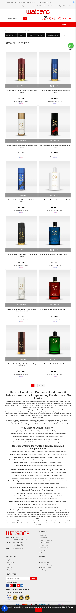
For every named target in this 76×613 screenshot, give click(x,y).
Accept (39, 610)
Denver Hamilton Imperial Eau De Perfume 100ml (54, 200)
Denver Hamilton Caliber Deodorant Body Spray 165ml (22, 255)
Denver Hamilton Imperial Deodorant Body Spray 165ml (22, 146)
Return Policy (44, 545)
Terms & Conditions (46, 540)
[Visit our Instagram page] (54, 18)
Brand (40, 35)
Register (39, 6)
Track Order (10, 562)
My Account (25, 6)
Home (6, 31)
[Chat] (71, 45)
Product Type (52, 35)
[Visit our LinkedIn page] (69, 18)
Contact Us (44, 537)
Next (40, 385)
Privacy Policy (45, 542)
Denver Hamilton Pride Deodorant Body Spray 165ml (55, 91)
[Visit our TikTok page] (59, 18)
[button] (44, 18)
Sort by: (66, 35)
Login (33, 6)
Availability (10, 35)
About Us (43, 535)
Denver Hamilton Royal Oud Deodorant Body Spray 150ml (22, 364)
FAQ (70, 6)
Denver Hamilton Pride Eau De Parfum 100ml (53, 254)
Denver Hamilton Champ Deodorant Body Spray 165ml (55, 146)
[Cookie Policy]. (67, 607)
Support (46, 6)
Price (22, 35)
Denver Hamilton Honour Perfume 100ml (52, 309)
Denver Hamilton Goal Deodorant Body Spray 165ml (22, 200)
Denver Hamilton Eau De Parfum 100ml (51, 364)
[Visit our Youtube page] (64, 18)
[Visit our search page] (25, 18)
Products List (14, 31)
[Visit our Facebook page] (49, 18)
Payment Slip (62, 6)
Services (53, 6)
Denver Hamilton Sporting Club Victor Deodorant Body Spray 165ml (22, 310)
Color (30, 35)
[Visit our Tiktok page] (14, 585)
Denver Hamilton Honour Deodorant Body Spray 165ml (22, 91)
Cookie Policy (44, 547)
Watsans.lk (47, 487)
